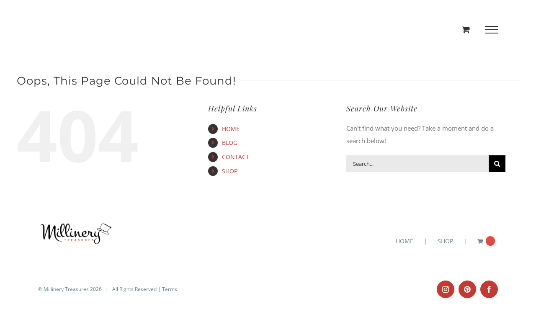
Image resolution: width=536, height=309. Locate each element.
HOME (231, 129)
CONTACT (235, 157)
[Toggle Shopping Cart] (466, 29)
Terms (169, 289)
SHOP (229, 171)
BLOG (229, 143)
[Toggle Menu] (492, 29)
